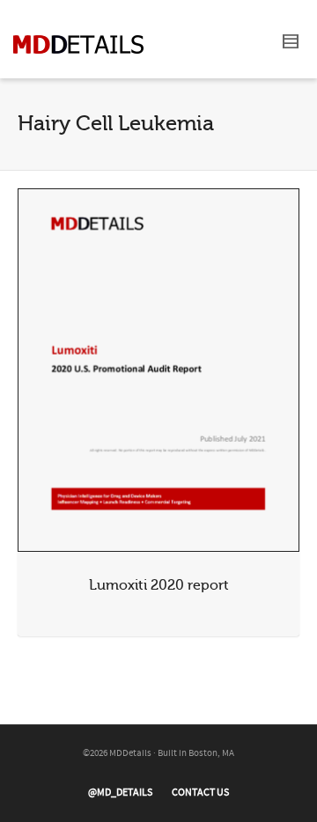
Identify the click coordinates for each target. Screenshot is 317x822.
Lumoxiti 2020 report (159, 585)
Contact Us (200, 792)
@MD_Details (120, 792)
